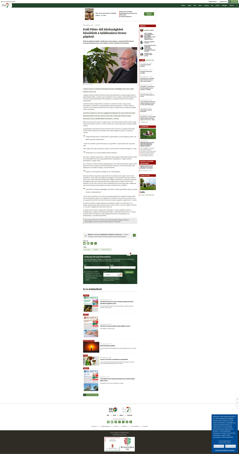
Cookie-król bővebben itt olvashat (224, 450)
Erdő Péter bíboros (106, 249)
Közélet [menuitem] (183, 5)
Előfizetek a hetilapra (149, 14)
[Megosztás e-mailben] (84, 243)
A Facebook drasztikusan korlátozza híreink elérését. (98, 259)
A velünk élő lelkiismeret (126, 16)
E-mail (111, 265)
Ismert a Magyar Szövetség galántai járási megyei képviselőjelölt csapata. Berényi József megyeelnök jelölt (150, 36)
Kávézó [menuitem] (217, 5)
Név (85, 265)
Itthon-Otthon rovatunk (147, 195)
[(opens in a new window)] (108, 422)
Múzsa (121, 415)
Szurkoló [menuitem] (206, 5)
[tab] (142, 60)
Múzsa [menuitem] (200, 5)
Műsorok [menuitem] (232, 5)
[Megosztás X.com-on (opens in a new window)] (95, 243)
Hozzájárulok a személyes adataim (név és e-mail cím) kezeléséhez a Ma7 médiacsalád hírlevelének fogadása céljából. (93, 276)
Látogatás (95, 249)
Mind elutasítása (218, 446)
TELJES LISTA (144, 122)
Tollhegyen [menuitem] (224, 5)
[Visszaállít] (238, 406)
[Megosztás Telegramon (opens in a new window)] (92, 243)
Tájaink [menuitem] (189, 5)
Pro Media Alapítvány (105, 426)
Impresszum (94, 426)
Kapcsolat (116, 426)
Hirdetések (145, 426)
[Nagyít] (238, 400)
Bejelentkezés (213, 1)
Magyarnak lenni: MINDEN (126, 11)
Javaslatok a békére (149, 30)
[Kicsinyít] (238, 403)
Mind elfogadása (230, 446)
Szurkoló (129, 415)
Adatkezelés (124, 426)
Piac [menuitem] (212, 5)
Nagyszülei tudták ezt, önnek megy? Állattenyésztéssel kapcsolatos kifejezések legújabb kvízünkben (147, 144)
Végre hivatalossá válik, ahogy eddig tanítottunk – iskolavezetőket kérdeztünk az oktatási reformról (150, 48)
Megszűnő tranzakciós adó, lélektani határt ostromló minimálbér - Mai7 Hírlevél (146, 167)
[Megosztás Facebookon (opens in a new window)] (88, 243)
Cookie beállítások (135, 426)
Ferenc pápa (87, 249)
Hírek (114, 415)
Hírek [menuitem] (195, 5)
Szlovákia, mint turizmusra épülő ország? (148, 54)
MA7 (108, 415)
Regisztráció (224, 1)
